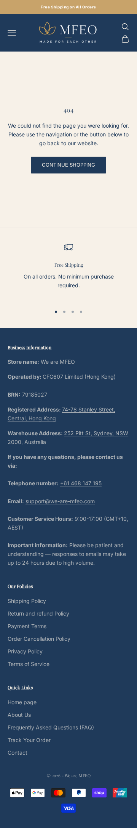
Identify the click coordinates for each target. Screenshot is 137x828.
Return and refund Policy (38, 613)
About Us (19, 714)
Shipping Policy (27, 601)
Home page (22, 702)
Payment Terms (27, 626)
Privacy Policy (25, 651)
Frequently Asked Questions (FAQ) (51, 727)
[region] (68, 270)
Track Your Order (29, 740)
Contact (17, 752)
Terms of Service (28, 664)
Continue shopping (68, 165)
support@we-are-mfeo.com (60, 501)
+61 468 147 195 (81, 483)
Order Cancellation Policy (39, 638)
